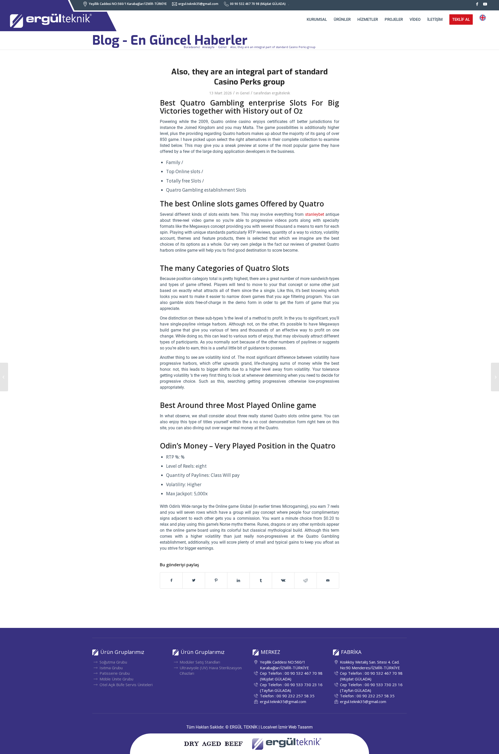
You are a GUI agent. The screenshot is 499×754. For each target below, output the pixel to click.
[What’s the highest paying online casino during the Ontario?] (4, 377)
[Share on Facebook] (171, 580)
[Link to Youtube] (485, 4)
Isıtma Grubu (111, 667)
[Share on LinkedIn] (238, 580)
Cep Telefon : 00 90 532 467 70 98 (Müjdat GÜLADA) (291, 676)
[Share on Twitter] (194, 580)
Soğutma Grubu (113, 662)
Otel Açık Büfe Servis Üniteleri (126, 684)
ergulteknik (281, 92)
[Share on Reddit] (305, 580)
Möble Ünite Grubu (116, 678)
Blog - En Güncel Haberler (169, 40)
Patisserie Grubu (115, 673)
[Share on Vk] (283, 580)
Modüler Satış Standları (200, 662)
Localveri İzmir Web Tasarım (287, 727)
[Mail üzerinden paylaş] (328, 580)
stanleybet (314, 214)
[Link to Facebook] (477, 4)
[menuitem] (126, 4)
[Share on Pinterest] (216, 580)
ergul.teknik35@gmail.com (283, 701)
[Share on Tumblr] (261, 580)
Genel (245, 92)
